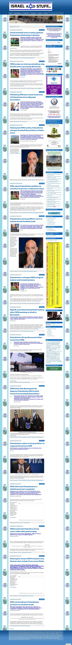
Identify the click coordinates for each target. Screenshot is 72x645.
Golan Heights (57, 347)
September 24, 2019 (19, 61)
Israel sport (29, 437)
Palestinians (28, 625)
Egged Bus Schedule (50, 219)
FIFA (21, 57)
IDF (50, 351)
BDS (53, 344)
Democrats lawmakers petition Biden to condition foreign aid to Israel (53, 202)
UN (49, 361)
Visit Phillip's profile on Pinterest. (51, 240)
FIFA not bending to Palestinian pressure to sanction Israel (24, 603)
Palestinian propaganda (35, 303)
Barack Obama (49, 344)
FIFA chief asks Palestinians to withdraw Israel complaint (23, 487)
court (20, 271)
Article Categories (17, 13)
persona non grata (30, 331)
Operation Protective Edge (54, 355)
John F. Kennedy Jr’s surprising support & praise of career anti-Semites (53, 193)
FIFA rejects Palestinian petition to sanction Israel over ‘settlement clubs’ (27, 187)
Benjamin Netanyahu (23, 595)
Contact (45, 13)
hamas (48, 349)
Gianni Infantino (24, 179)
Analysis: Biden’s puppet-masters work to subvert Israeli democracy (53, 204)
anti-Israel (48, 341)
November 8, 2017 (19, 125)
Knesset (50, 354)
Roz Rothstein (32, 88)
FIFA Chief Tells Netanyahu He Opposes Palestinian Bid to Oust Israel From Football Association (24, 391)
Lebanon (53, 354)
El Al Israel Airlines (50, 221)
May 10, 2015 (18, 440)
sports (42, 179)
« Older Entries (11, 628)
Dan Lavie (23, 76)
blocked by (54, 369)
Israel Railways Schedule (51, 222)
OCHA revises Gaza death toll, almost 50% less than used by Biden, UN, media (54, 179)
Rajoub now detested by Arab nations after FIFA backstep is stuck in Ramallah (27, 312)
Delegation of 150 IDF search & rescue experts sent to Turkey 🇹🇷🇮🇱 (53, 206)
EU (60, 345)
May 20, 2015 (18, 385)
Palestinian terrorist (52, 359)
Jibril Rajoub (29, 179)
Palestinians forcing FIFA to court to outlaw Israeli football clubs (26, 220)
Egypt (59, 345)
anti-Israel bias (22, 88)
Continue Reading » (36, 55)
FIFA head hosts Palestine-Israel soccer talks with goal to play (24, 530)
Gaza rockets (31, 595)
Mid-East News (15, 57)
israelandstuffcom (13, 61)
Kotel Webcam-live (50, 228)
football (24, 57)
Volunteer (40, 13)
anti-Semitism (56, 343)
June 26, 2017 (18, 216)
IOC (26, 121)
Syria (51, 360)
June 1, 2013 (18, 599)
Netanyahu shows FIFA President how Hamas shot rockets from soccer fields (27, 559)
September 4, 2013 (19, 526)
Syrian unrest (55, 360)
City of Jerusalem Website (51, 218)
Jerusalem (54, 353)
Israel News (15, 121)
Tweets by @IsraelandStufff (50, 235)
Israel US (48, 353)
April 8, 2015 (18, 483)
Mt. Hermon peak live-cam (51, 230)
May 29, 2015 (18, 334)
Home (11, 13)
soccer (36, 88)
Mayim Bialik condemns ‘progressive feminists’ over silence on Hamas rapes (53, 186)
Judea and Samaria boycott (36, 179)
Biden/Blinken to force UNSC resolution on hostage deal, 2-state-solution (53, 177)
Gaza (48, 347)
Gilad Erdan (24, 121)
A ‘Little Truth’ (26, 13)
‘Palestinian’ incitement (26, 382)
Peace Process (57, 359)
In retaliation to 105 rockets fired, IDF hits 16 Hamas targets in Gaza (53, 199)
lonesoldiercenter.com (54, 167)
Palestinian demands (39, 437)
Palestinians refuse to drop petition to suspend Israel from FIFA (27, 444)
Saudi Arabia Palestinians (30, 57)
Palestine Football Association (32, 271)
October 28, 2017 (19, 183)
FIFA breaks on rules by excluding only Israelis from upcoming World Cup (27, 65)
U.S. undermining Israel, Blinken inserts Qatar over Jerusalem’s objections (53, 181)
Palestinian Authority (51, 357)
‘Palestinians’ (33, 13)
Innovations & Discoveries (51, 328)
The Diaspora (15, 88)
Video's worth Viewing (50, 335)
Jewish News (49, 331)
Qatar (28, 88)
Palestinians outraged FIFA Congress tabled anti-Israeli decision (26, 278)
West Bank (55, 361)
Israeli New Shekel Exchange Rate (54, 213)
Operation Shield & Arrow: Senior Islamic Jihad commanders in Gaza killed (53, 197)
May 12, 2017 (18, 274)
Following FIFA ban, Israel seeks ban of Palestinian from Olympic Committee (26, 97)
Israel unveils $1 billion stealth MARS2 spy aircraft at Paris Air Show (54, 190)
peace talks (48, 360)
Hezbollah (54, 349)
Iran (53, 350)
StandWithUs (21, 80)
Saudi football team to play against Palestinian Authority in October (26, 33)
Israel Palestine (24, 437)
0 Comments (42, 61)
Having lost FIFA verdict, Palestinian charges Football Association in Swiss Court (27, 130)
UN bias (52, 361)
